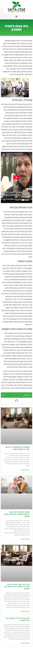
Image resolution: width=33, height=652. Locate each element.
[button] (16, 16)
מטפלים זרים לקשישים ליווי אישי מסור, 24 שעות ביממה (17, 448)
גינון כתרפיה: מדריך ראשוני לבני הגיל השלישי (18, 619)
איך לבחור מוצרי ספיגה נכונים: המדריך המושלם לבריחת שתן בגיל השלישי (17, 586)
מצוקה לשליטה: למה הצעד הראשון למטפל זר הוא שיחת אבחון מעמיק (17, 514)
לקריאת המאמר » (25, 470)
